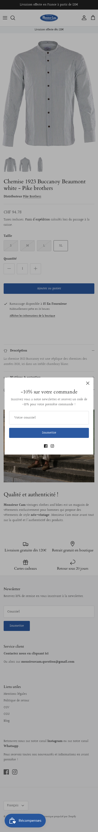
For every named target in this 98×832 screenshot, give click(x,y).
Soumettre (49, 432)
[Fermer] (88, 383)
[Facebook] (45, 446)
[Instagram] (52, 446)
